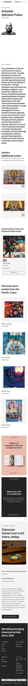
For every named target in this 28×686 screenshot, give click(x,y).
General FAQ (19, 646)
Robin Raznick (5, 357)
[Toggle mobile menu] (2, 2)
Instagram (4, 661)
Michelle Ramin (6, 425)
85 (5, 260)
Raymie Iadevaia (6, 324)
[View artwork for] (23, 186)
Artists (3, 644)
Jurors (3, 648)
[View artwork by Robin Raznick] (14, 343)
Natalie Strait (5, 391)
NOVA (2, 646)
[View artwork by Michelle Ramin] (14, 410)
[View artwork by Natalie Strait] (14, 377)
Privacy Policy (17, 683)
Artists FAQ (19, 644)
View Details (14, 272)
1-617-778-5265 (19, 673)
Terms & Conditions (6, 683)
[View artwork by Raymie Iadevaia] (14, 309)
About (3, 659)
